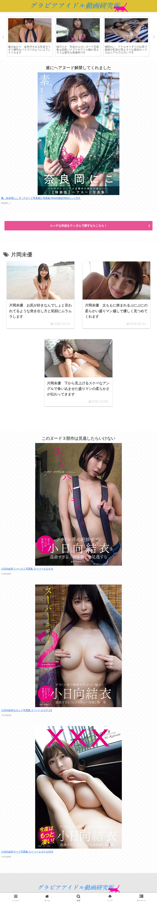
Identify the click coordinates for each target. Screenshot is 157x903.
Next (154, 37)
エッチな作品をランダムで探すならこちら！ (78, 225)
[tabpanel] (30, 36)
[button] (144, 660)
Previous (3, 37)
